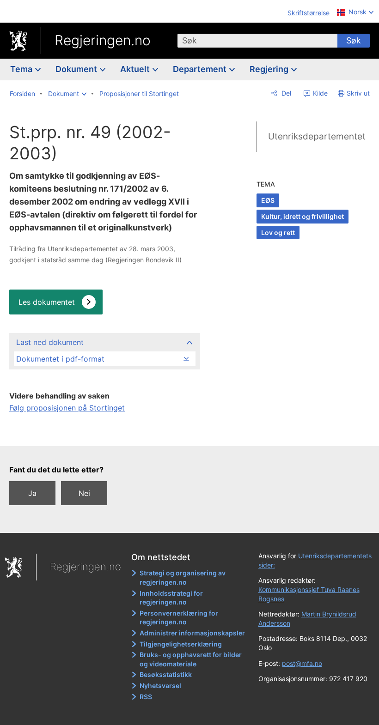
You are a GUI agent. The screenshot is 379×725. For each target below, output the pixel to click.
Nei (84, 493)
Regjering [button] (270, 69)
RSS (146, 697)
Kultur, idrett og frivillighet (302, 216)
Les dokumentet (46, 302)
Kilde (319, 93)
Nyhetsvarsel (160, 685)
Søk (353, 40)
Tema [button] (22, 69)
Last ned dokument (50, 342)
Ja (32, 493)
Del (285, 93)
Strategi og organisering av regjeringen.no (183, 577)
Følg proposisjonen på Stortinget (67, 407)
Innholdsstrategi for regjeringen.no (171, 597)
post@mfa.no (302, 663)
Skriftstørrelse (308, 13)
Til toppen (106, 432)
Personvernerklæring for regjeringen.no (179, 617)
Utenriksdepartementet (317, 136)
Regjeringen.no (103, 40)
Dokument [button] (77, 69)
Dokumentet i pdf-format (60, 358)
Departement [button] (200, 69)
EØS (268, 200)
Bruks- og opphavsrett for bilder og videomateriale (191, 659)
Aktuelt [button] (136, 69)
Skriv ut (358, 93)
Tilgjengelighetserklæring (181, 644)
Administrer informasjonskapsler (192, 633)
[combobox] (257, 41)
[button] (67, 93)
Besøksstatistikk (166, 674)
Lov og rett (278, 232)
